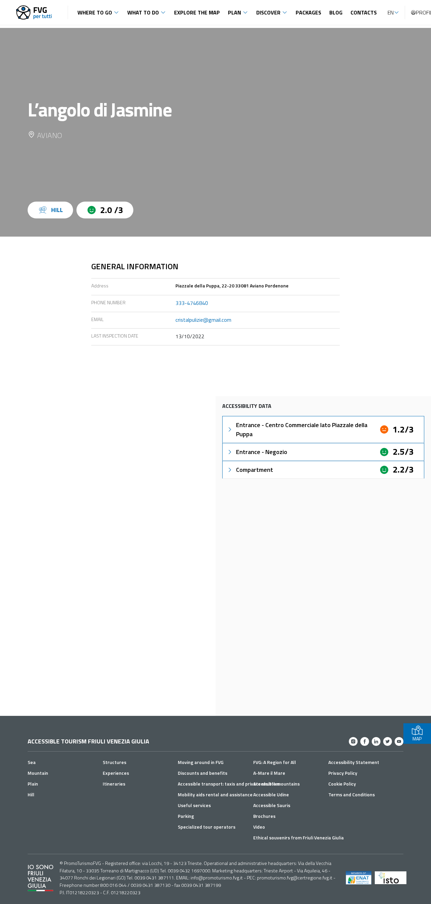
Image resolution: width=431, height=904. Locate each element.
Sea (32, 762)
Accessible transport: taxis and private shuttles (229, 783)
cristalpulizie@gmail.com (203, 320)
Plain (33, 783)
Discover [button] (268, 12)
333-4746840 (191, 303)
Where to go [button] (94, 12)
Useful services (194, 805)
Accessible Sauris (271, 805)
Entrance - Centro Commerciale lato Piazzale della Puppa (301, 429)
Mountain (38, 772)
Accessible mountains (276, 783)
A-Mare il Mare (269, 772)
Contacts (364, 12)
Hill (31, 794)
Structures (114, 762)
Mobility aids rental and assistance (215, 794)
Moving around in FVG (201, 762)
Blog (335, 12)
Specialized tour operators (206, 826)
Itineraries (114, 783)
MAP (417, 738)
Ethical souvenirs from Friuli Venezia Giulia (298, 837)
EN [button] (391, 12)
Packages (308, 12)
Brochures (264, 816)
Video (259, 826)
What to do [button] (143, 12)
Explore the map (197, 12)
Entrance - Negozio (261, 451)
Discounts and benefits (202, 772)
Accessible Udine (271, 794)
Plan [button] (234, 12)
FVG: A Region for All (274, 762)
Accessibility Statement (353, 762)
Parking (186, 816)
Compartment (254, 469)
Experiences (116, 772)
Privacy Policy (342, 772)
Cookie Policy (342, 783)
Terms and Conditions (351, 794)
